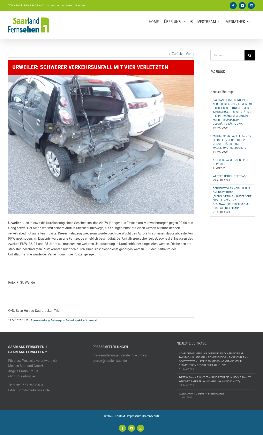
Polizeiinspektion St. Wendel (81, 320)
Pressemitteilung (40, 320)
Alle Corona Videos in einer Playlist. (202, 393)
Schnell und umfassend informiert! (66, 5)
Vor (188, 54)
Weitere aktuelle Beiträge (230, 176)
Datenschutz (151, 416)
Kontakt (120, 416)
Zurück (177, 54)
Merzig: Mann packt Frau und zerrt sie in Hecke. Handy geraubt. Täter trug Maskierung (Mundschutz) (215, 379)
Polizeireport (58, 320)
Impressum (134, 416)
